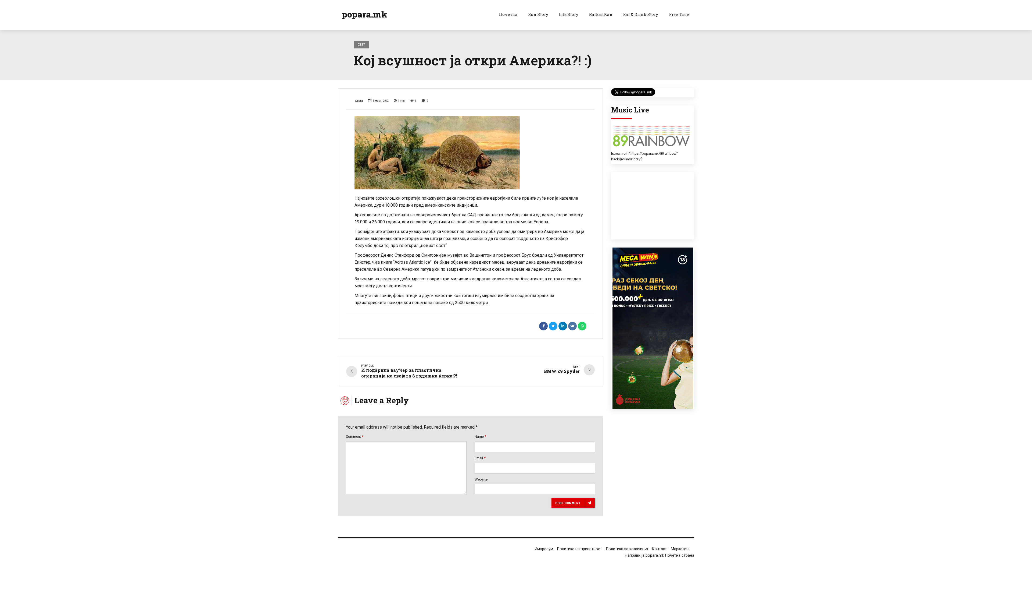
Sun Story (538, 14)
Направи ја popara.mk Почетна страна (659, 555)
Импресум (544, 549)
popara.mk (364, 14)
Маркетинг (680, 549)
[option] (470, 152)
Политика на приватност (579, 549)
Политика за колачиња (627, 549)
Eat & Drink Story (640, 14)
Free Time (679, 14)
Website (481, 479)
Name (480, 437)
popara (358, 101)
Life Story (568, 14)
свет (361, 45)
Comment (354, 437)
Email (480, 458)
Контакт (659, 549)
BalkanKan (600, 14)
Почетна (508, 14)
